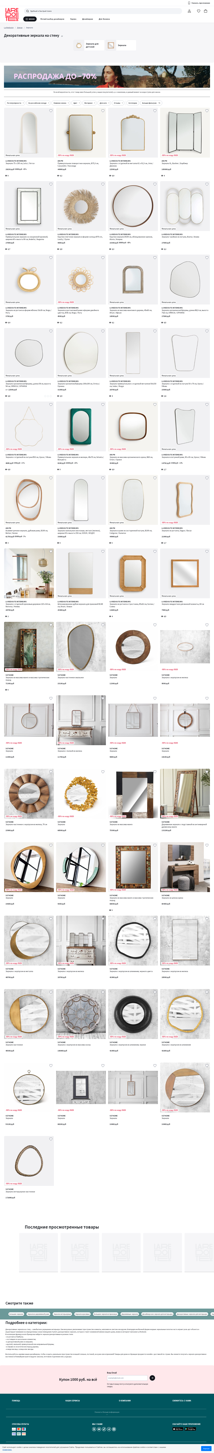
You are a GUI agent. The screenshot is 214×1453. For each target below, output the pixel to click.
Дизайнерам (87, 19)
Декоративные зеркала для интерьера (192, 1314)
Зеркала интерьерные (62, 1314)
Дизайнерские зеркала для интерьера (157, 1314)
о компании (125, 1401)
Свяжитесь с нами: (181, 1401)
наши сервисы (72, 1401)
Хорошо (206, 1449)
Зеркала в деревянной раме (38, 1314)
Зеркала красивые (82, 1314)
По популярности (14, 103)
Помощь (16, 1401)
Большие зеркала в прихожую (105, 1314)
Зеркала (29, 27)
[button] (206, 11)
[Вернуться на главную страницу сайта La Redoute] (11, 14)
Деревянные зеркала (129, 1314)
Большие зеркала (16, 1314)
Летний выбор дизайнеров (52, 19)
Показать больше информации (107, 1412)
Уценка (73, 19)
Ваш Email (112, 1372)
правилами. (7, 1450)
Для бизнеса (104, 19)
